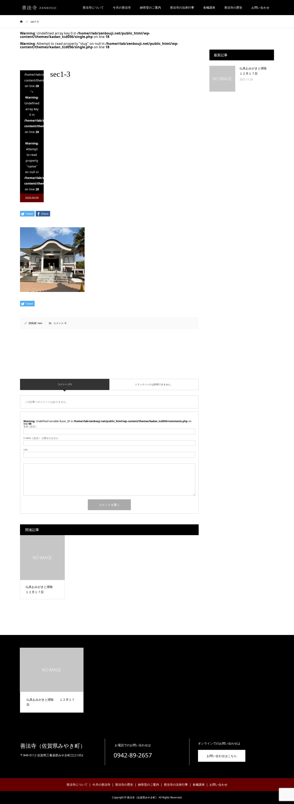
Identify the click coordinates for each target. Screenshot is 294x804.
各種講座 (209, 7)
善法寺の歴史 (233, 7)
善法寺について (93, 7)
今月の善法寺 (122, 7)
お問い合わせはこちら (222, 756)
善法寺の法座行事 (182, 7)
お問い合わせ (260, 7)
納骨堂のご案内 (150, 7)
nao (40, 323)
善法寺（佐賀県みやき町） (52, 746)
